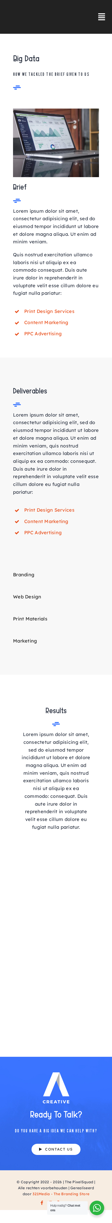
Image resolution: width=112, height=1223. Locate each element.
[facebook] (42, 1203)
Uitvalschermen (28, 881)
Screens (28, 1037)
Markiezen (28, 959)
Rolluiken (28, 998)
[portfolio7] (56, 111)
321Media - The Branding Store (61, 1194)
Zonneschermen (28, 920)
